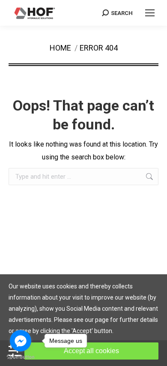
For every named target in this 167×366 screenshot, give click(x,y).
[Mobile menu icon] (149, 12)
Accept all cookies (91, 350)
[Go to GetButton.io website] (20, 357)
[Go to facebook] (20, 340)
